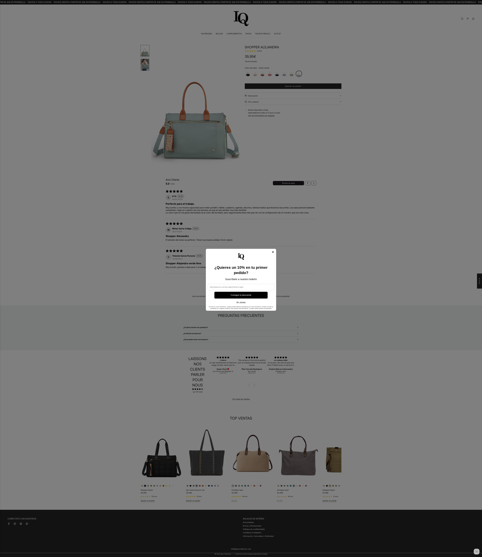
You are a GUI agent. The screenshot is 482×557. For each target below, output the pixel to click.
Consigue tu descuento (241, 295)
